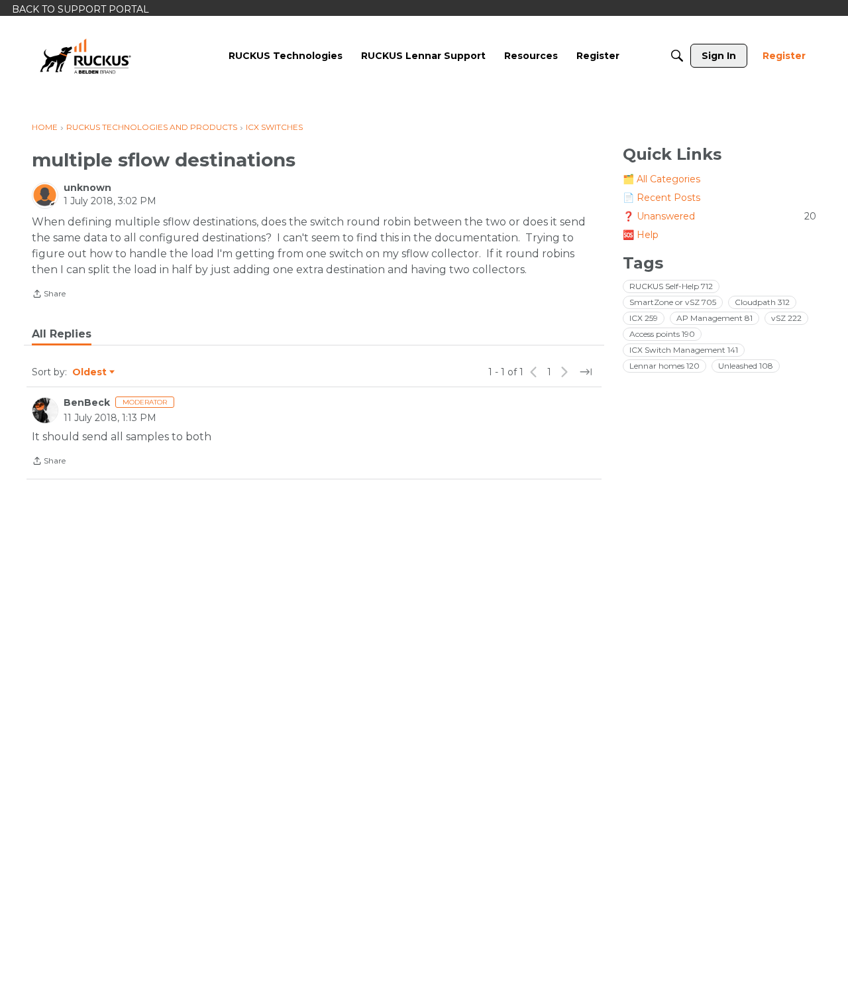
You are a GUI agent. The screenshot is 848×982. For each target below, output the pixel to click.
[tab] (61, 334)
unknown (87, 188)
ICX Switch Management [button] (683, 350)
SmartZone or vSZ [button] (672, 302)
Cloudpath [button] (762, 302)
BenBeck (87, 402)
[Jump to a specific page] (585, 372)
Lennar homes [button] (664, 366)
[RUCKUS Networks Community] (85, 55)
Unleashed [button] (745, 366)
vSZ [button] (786, 318)
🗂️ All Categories (661, 179)
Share (49, 295)
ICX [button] (643, 318)
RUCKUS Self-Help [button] (671, 286)
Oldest (90, 372)
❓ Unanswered (719, 216)
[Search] (677, 56)
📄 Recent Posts (661, 198)
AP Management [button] (714, 318)
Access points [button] (662, 334)
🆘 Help (641, 235)
